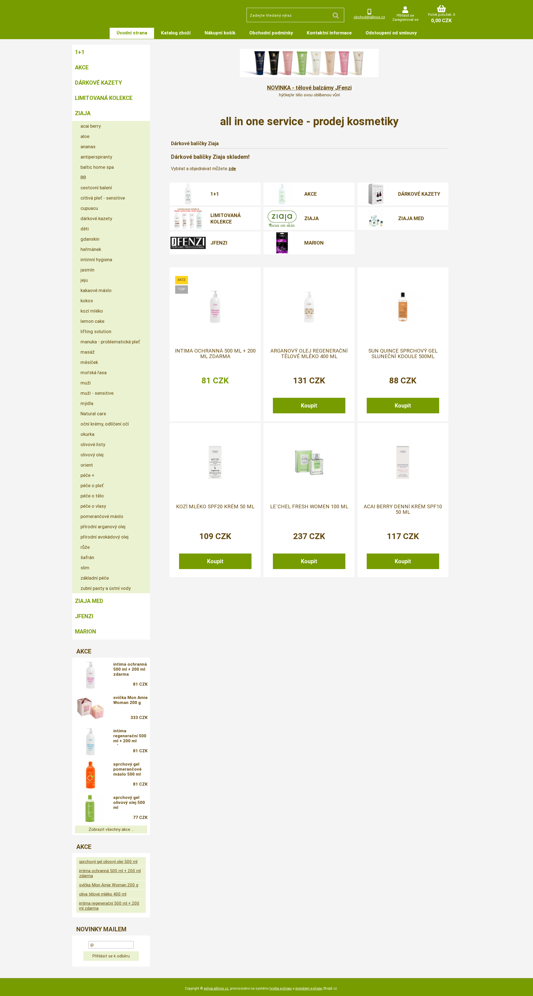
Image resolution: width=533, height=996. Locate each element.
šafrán (87, 557)
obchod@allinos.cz (369, 17)
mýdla (87, 403)
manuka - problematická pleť (110, 341)
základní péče (95, 578)
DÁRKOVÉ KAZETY (419, 194)
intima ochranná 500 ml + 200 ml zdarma (215, 353)
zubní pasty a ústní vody (106, 588)
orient (87, 465)
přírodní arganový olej (103, 526)
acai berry (91, 126)
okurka (87, 434)
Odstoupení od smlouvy (391, 33)
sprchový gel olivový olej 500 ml (129, 802)
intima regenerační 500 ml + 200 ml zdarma (129, 736)
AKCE (310, 194)
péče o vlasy (93, 506)
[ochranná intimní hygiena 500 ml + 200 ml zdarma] (215, 306)
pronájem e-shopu (308, 988)
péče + (87, 475)
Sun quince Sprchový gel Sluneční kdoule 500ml (403, 353)
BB (83, 177)
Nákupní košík (220, 33)
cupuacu (89, 208)
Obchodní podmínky (271, 33)
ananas (88, 146)
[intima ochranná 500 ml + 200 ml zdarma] (90, 675)
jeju (84, 280)
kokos (87, 300)
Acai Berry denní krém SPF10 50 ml (403, 509)
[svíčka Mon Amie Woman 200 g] (90, 708)
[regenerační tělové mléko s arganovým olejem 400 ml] (309, 306)
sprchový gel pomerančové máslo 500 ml (127, 769)
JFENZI (218, 243)
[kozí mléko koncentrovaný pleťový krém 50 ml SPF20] (215, 462)
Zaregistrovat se (405, 19)
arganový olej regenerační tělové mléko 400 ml (309, 353)
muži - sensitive (97, 393)
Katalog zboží (176, 33)
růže (85, 547)
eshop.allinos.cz (216, 988)
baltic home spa (97, 167)
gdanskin (90, 239)
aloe (85, 136)
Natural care (93, 413)
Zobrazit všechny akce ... (111, 829)
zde (232, 168)
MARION (314, 243)
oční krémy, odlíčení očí (105, 424)
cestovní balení (96, 187)
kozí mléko (92, 311)
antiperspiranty (96, 157)
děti (85, 229)
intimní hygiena (96, 259)
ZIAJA (311, 218)
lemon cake (92, 321)
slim (85, 567)
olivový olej (92, 454)
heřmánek (91, 249)
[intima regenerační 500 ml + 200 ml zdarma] (90, 742)
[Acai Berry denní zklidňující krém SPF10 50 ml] (402, 462)
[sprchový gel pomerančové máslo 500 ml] (90, 775)
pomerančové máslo (102, 516)
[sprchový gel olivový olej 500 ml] (90, 808)
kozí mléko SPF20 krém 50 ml (215, 506)
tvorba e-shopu (281, 988)
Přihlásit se (405, 15)
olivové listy (93, 444)
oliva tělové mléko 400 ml (102, 894)
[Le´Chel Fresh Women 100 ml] (309, 462)
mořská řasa (94, 372)
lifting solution (96, 331)
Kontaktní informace (329, 33)
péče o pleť (92, 485)
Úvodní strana (132, 33)
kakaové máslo (96, 290)
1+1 (214, 194)
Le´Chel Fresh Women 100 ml (309, 506)
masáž (88, 352)
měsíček (89, 362)
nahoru (525, 988)
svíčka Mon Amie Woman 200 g (130, 700)
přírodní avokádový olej (105, 537)
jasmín (87, 270)
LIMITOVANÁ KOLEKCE (225, 218)
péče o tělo (92, 496)
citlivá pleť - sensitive (103, 198)
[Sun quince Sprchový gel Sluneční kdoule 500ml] (403, 306)
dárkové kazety (96, 218)
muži (86, 383)
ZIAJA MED (411, 218)
